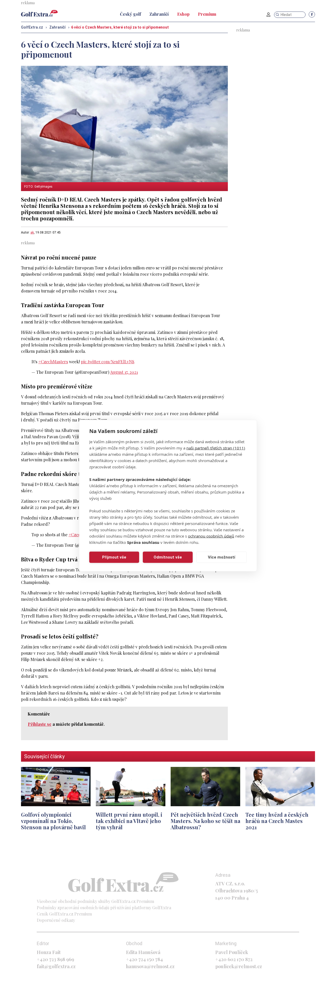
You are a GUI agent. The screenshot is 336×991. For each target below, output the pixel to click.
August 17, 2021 (124, 372)
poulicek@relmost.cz (238, 966)
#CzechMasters (53, 361)
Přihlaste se (39, 724)
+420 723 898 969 (55, 959)
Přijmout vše (114, 557)
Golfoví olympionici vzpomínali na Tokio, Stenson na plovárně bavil (53, 821)
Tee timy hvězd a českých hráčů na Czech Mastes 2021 (276, 821)
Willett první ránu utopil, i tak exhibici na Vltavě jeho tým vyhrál (129, 821)
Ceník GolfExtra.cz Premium (64, 914)
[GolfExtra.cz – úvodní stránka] (39, 13)
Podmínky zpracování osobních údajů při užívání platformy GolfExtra (104, 907)
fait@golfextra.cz (56, 966)
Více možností (221, 557)
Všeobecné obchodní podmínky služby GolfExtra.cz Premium (95, 901)
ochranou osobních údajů (211, 535)
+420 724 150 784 (144, 959)
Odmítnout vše (168, 557)
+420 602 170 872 (234, 959)
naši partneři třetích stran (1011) (215, 447)
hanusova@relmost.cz (150, 966)
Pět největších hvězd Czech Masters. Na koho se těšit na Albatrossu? (205, 821)
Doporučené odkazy (56, 920)
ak (32, 232)
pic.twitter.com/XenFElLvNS (107, 361)
